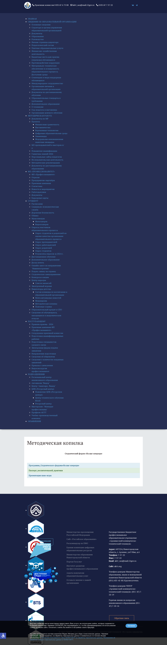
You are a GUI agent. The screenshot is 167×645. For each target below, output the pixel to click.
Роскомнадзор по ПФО (77, 543)
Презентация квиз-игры (40, 475)
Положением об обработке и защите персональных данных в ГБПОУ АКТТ (72, 639)
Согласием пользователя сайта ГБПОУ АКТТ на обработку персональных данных (71, 638)
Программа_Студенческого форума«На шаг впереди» (53, 465)
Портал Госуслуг (74, 561)
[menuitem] (32, 18)
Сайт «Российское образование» (82, 539)
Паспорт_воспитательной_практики (46, 470)
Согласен (131, 626)
